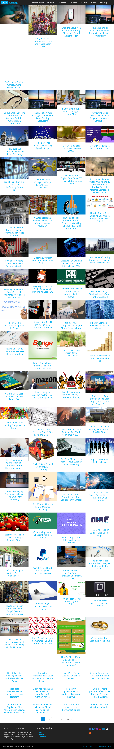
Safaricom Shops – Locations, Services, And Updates (14, 573)
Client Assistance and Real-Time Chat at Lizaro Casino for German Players (43, 692)
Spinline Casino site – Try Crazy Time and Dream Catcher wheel (99, 676)
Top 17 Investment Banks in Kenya (100, 460)
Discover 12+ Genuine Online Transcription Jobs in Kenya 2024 (71, 263)
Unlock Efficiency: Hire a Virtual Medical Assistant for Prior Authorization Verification (14, 118)
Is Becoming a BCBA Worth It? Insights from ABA (71, 111)
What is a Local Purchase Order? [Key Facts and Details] (43, 432)
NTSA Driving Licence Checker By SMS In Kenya (43, 535)
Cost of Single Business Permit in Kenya (43, 606)
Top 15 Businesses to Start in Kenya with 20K (100, 358)
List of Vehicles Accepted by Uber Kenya (99, 603)
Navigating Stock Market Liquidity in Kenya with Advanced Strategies (100, 116)
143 (62, 719)
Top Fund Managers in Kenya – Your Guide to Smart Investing (71, 462)
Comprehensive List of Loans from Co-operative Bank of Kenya (71, 292)
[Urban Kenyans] (10, 2)
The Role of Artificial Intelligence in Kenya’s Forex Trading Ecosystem (42, 116)
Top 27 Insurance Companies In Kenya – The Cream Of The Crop (99, 564)
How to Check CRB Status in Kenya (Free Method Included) (14, 351)
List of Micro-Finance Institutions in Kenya (100, 147)
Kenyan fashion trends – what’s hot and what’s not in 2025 (43, 42)
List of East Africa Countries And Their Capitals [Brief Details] (71, 497)
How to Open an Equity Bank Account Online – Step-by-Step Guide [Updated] (14, 643)
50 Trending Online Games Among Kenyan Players (14, 85)
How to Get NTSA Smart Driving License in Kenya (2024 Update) (99, 496)
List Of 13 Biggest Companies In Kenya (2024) (71, 148)
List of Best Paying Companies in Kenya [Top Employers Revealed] (14, 495)
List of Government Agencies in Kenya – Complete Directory (71, 394)
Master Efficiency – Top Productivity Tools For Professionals (99, 294)
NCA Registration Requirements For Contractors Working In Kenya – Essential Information (71, 223)
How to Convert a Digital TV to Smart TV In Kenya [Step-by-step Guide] (71, 179)
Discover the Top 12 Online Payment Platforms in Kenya (42, 325)
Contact (110, 746)
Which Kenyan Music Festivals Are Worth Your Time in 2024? (71, 432)
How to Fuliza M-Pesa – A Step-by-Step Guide (71, 601)
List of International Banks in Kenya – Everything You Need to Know (14, 231)
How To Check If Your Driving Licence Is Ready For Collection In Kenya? (71, 661)
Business (84, 3)
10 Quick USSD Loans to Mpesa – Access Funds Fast (14, 396)
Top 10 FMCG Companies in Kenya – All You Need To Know (71, 325)
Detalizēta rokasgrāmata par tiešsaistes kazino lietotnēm (14, 692)
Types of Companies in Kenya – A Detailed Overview (100, 325)
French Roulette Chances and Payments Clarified (71, 707)
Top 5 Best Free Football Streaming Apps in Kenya (43, 145)
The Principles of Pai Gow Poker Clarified (99, 706)
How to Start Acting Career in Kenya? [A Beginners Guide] (14, 263)
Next (69, 719)
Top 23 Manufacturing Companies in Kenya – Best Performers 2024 (99, 260)
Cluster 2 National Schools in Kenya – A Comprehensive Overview (43, 221)
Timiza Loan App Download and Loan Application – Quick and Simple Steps (99, 400)
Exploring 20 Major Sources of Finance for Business (42, 260)
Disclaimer (102, 746)
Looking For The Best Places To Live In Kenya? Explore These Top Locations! (14, 293)
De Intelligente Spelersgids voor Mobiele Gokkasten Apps (14, 677)
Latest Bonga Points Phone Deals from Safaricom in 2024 (42, 366)
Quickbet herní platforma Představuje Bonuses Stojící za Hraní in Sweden (99, 692)
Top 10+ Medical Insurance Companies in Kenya (14, 325)
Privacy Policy (93, 746)
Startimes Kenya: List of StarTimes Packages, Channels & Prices (71, 574)
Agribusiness (62, 3)
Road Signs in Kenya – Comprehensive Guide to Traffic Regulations (42, 641)
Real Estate (73, 3)
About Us (84, 746)
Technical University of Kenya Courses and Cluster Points (99, 429)
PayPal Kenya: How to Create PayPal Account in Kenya (42, 571)
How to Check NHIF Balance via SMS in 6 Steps (100, 533)
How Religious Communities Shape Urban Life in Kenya (14, 151)
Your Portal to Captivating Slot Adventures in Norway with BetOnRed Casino (14, 708)
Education (50, 3)
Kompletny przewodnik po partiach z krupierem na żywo (71, 692)
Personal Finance (38, 3)
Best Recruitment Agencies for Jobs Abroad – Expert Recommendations (14, 464)
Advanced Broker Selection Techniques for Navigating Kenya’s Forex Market (99, 31)
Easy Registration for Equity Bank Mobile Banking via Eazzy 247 (42, 289)
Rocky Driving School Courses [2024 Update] (43, 467)
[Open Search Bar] (111, 2)
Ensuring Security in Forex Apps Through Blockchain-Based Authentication (71, 31)
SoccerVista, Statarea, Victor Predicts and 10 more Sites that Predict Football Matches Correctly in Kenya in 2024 (99, 186)
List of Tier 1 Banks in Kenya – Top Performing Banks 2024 (14, 185)
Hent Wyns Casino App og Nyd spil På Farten (71, 676)
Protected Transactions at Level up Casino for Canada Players (42, 677)
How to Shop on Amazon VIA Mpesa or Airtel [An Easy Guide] (42, 395)
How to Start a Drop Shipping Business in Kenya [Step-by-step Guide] (100, 217)
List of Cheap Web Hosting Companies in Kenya (14, 425)
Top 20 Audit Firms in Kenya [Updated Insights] (43, 507)
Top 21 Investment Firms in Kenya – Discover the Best (71, 353)
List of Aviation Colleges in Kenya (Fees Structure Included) (42, 183)
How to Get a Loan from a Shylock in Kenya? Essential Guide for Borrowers (14, 609)
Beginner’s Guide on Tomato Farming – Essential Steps (14, 537)
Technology (103, 3)
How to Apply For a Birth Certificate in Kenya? (71, 540)
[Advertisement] (14, 53)
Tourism (93, 3)
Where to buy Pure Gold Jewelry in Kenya (99, 639)
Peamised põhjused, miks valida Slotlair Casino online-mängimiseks (42, 708)
